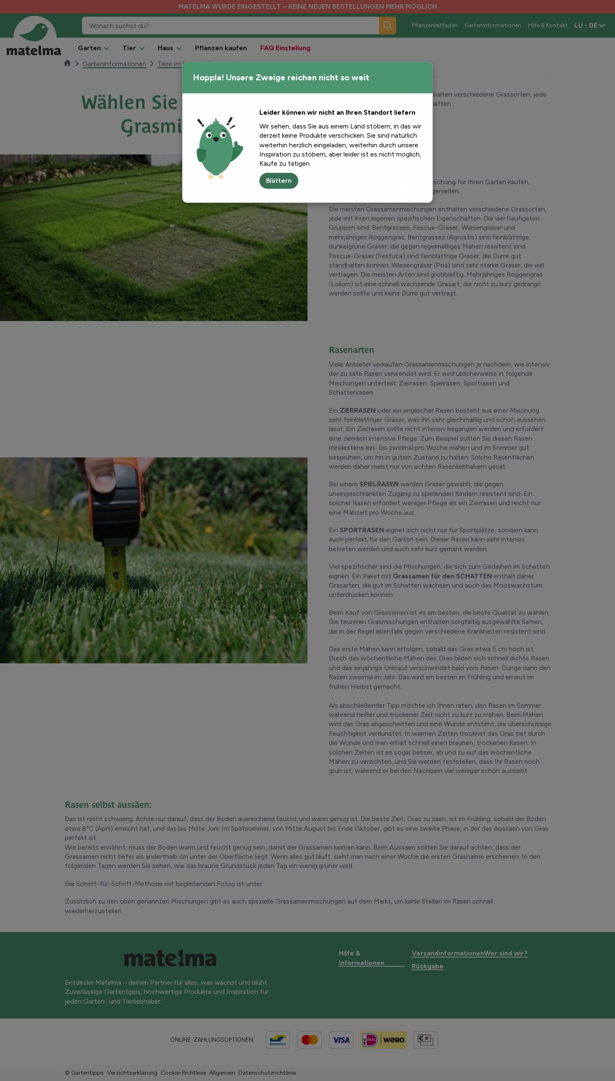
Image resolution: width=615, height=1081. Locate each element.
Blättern (279, 181)
